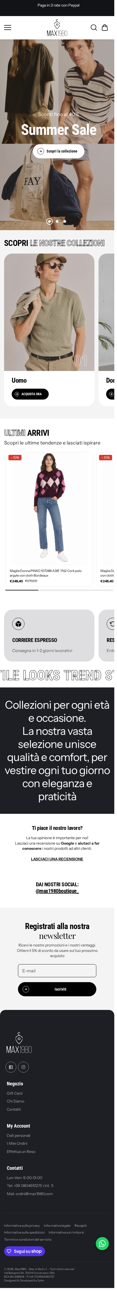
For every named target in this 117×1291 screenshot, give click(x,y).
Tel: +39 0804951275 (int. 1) (30, 1182)
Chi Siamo (15, 1098)
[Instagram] (23, 1064)
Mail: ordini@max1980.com (30, 1190)
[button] (49, 221)
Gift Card (14, 1090)
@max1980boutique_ (57, 888)
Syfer (41, 1277)
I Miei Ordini (17, 1140)
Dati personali (18, 1132)
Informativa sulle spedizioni (24, 1230)
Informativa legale (57, 1222)
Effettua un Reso (21, 1148)
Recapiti (81, 1222)
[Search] (93, 27)
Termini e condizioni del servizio (27, 1236)
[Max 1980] (57, 27)
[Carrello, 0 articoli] (104, 27)
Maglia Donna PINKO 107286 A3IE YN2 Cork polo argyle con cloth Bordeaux (46, 570)
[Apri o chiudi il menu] (24, 27)
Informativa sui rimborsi (66, 1230)
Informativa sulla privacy (22, 1222)
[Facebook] (10, 1064)
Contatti (14, 1106)
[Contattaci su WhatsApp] (102, 1243)
